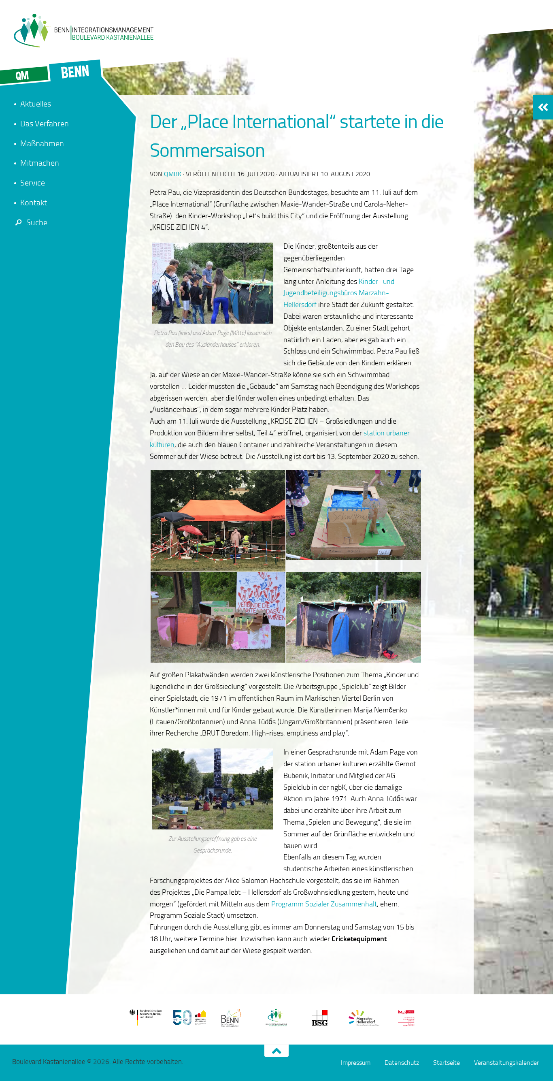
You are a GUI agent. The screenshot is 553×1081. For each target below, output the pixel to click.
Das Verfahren (44, 123)
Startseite (446, 1062)
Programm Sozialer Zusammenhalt (324, 904)
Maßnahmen (42, 143)
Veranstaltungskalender (506, 1062)
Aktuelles (35, 104)
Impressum (355, 1062)
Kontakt (33, 202)
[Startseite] (83, 30)
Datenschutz (402, 1062)
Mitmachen (39, 163)
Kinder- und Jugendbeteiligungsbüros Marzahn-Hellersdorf (338, 293)
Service (32, 183)
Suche (36, 222)
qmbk (172, 174)
